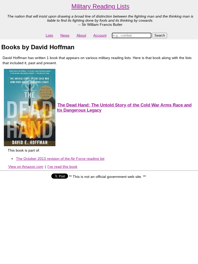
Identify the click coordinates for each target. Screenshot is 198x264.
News (64, 35)
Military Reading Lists (100, 6)
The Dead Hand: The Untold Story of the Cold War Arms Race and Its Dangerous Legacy (124, 108)
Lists (49, 35)
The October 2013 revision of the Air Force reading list (60, 158)
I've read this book (62, 166)
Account (99, 35)
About (81, 35)
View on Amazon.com (25, 166)
